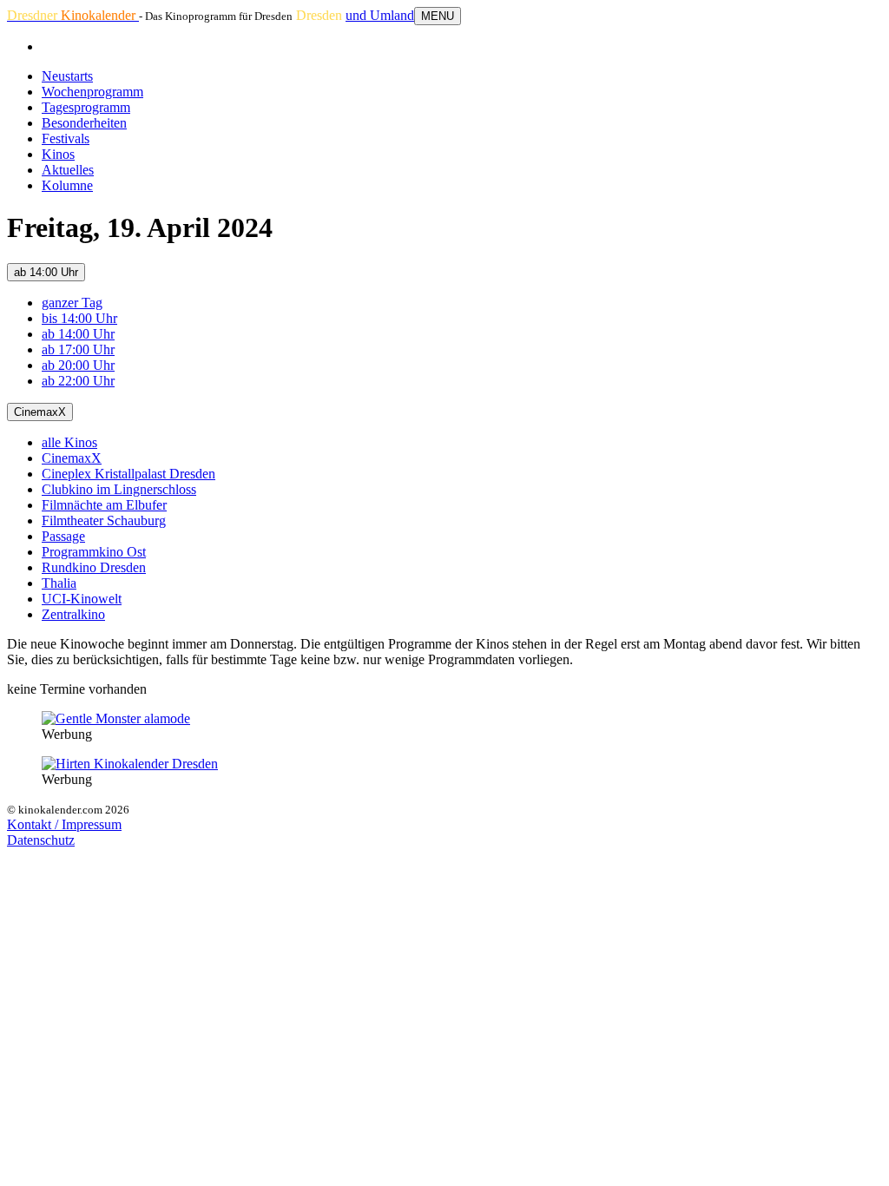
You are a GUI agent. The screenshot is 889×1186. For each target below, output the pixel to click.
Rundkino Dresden (94, 567)
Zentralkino (73, 614)
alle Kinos (69, 442)
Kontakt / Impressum (64, 824)
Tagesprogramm (86, 107)
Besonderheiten (84, 122)
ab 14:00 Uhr (46, 272)
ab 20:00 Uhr (78, 365)
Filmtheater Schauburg (104, 520)
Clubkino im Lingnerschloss (119, 489)
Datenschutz (41, 840)
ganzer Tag (72, 302)
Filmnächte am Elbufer (104, 504)
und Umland (380, 15)
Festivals (65, 138)
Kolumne (67, 185)
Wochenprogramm (92, 91)
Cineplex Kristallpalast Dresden (128, 473)
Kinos (58, 154)
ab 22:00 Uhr (78, 380)
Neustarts (67, 76)
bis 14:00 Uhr (79, 318)
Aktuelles (68, 169)
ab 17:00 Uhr (78, 349)
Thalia (59, 583)
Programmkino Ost (94, 551)
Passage (63, 536)
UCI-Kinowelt (82, 598)
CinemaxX (40, 411)
